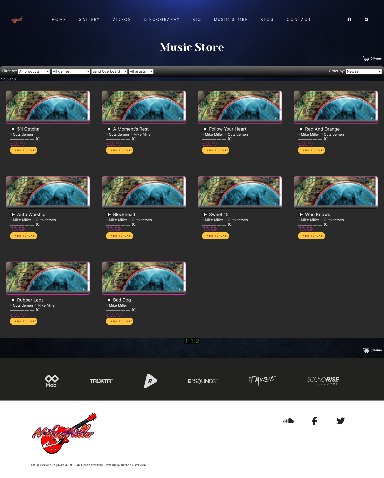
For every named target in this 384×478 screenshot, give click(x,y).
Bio (197, 19)
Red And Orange (322, 129)
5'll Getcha (28, 129)
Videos (121, 19)
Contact (299, 19)
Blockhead (124, 214)
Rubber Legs (30, 300)
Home (59, 19)
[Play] (13, 129)
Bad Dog (122, 300)
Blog (267, 19)
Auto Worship (31, 214)
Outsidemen (23, 134)
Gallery (89, 19)
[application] (13, 130)
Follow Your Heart (227, 129)
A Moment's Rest (131, 129)
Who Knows (317, 214)
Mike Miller (143, 134)
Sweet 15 (218, 214)
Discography (162, 19)
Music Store (231, 19)
